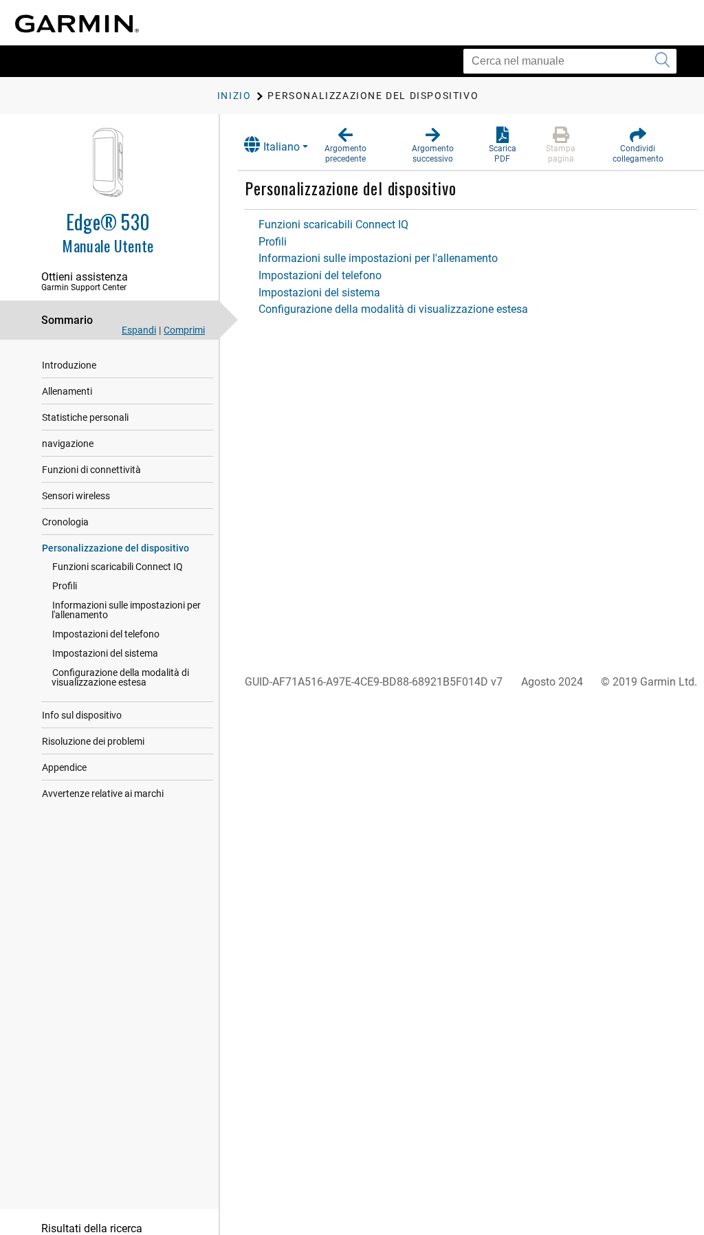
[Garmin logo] (77, 24)
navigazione (68, 443)
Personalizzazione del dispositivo (115, 548)
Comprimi (184, 330)
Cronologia (65, 521)
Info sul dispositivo (82, 715)
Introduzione (69, 365)
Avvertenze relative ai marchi (103, 793)
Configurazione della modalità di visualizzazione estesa (120, 677)
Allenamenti (67, 391)
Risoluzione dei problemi (93, 741)
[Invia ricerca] (662, 61)
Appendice (64, 767)
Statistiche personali (85, 417)
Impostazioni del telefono (106, 634)
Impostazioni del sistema (105, 653)
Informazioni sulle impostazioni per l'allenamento (126, 610)
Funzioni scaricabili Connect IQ (117, 566)
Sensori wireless (76, 495)
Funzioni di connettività (91, 469)
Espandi (139, 330)
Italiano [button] (281, 146)
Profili (64, 585)
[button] (345, 145)
